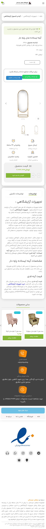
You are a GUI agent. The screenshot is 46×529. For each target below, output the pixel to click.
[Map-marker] (27, 460)
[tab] (33, 194)
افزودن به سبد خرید (18, 175)
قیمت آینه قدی (37, 281)
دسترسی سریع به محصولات (23, 396)
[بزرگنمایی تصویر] (38, 118)
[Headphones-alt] (7, 453)
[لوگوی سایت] (23, 3)
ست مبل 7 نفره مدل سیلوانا (34, 331)
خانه (40, 16)
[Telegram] (38, 453)
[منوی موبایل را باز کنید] (43, 3)
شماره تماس (23, 359)
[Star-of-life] (19, 460)
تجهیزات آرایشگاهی (30, 16)
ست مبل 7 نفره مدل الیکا (13, 331)
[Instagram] (31, 453)
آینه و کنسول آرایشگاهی (12, 16)
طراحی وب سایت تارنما (37, 526)
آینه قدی (32, 253)
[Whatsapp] (15, 453)
